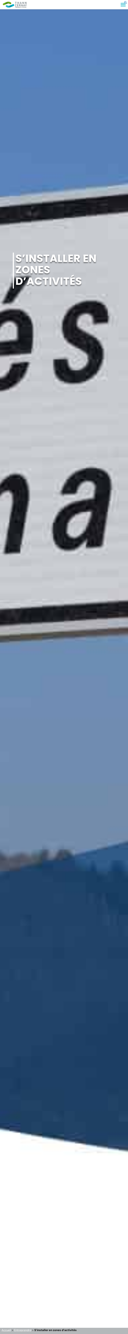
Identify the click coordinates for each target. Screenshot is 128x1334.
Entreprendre (22, 1330)
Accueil (6, 1330)
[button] (125, 3)
